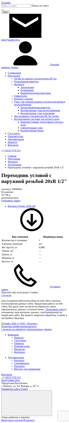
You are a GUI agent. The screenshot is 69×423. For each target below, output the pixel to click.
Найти (5, 12)
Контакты (6, 374)
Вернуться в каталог (12, 420)
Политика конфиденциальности (18, 326)
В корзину (29, 420)
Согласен (6, 295)
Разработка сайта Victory (14, 389)
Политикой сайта (55, 309)
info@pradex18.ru (10, 380)
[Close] (26, 403)
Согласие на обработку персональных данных (26, 329)
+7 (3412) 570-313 (11, 377)
